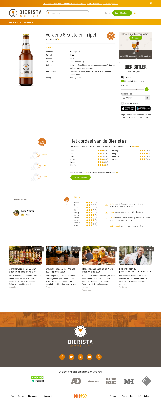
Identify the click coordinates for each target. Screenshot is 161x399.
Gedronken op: (126, 94)
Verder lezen (13, 287)
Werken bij (48, 396)
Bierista (11, 22)
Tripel (72, 55)
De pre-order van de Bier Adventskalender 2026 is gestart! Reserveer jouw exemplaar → (80, 3)
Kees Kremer (27, 210)
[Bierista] (23, 13)
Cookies (113, 396)
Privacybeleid (143, 396)
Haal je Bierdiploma (122, 13)
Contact (21, 396)
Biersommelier (34, 396)
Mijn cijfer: (125, 85)
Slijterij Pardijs (75, 51)
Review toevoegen (80, 177)
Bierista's (135, 146)
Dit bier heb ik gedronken (134, 81)
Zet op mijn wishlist (131, 103)
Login (109, 13)
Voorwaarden (127, 396)
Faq (12, 396)
